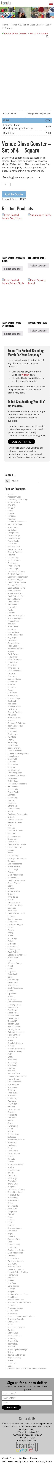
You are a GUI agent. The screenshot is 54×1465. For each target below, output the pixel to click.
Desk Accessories (15, 875)
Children (11, 1090)
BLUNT (11, 1214)
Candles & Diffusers (16, 571)
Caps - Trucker (14, 883)
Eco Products (13, 1258)
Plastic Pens (13, 1310)
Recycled (11, 767)
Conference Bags (15, 905)
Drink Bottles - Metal (17, 588)
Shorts (10, 1324)
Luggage (11, 1288)
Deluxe (11, 1161)
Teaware (11, 623)
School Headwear (15, 1192)
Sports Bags (13, 1333)
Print (10, 1148)
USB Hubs (12, 607)
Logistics (11, 971)
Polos (10, 968)
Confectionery (14, 808)
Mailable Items (14, 1170)
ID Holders (12, 778)
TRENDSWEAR (14, 866)
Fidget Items (13, 1104)
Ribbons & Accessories (17, 783)
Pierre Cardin (13, 1015)
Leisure (11, 850)
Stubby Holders (14, 706)
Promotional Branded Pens (19, 1302)
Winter (10, 899)
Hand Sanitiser (14, 538)
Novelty (11, 1046)
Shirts (10, 1123)
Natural (11, 800)
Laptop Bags (13, 557)
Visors (10, 996)
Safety (10, 1128)
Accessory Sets (14, 497)
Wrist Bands (13, 985)
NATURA (11, 833)
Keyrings (11, 1068)
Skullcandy (12, 701)
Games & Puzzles (15, 819)
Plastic (10, 927)
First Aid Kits (13, 604)
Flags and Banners (16, 1261)
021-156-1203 (28, 1437)
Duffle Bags (13, 1175)
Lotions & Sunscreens (17, 521)
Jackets (11, 1280)
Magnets (11, 1186)
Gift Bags (12, 761)
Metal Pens (12, 1297)
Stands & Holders (15, 593)
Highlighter (12, 657)
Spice (10, 977)
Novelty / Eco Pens (16, 1299)
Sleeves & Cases (15, 549)
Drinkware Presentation (18, 577)
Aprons (11, 930)
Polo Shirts (12, 1313)
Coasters (11, 1112)
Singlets (11, 1330)
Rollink (10, 941)
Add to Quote (14, 194)
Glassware (12, 543)
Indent (10, 494)
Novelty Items (14, 1029)
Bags (10, 1233)
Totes (10, 1352)
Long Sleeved (13, 1286)
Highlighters (13, 745)
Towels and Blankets (17, 1355)
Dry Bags (12, 1101)
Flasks (10, 610)
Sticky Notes (13, 877)
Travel (10, 935)
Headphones (13, 532)
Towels (11, 651)
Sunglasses (12, 921)
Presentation (13, 1084)
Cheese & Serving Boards (18, 753)
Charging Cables (14, 585)
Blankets (11, 684)
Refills (10, 1120)
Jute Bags (12, 703)
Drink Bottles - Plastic (17, 582)
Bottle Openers (14, 1026)
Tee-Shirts (12, 1346)
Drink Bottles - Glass (16, 596)
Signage (11, 817)
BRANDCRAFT (14, 902)
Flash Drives (13, 626)
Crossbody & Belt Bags (18, 499)
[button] (47, 36)
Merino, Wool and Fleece (18, 1294)
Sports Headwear (15, 919)
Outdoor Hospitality (16, 615)
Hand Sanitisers (14, 590)
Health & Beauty (15, 1051)
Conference (13, 734)
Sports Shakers (14, 560)
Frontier (11, 513)
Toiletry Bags (13, 1024)
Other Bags (13, 806)
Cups (10, 1222)
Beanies (11, 1236)
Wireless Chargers (15, 579)
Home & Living (14, 1079)
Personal (11, 916)
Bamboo (11, 795)
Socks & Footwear (16, 1164)
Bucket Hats (13, 957)
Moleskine (12, 1095)
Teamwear (12, 1087)
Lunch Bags (13, 869)
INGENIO (12, 516)
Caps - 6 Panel (14, 1153)
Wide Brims (13, 1037)
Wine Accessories (15, 635)
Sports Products (14, 1335)
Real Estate (12, 1010)
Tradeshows (13, 695)
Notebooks (12, 640)
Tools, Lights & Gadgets (18, 1349)
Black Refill (12, 759)
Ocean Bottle (13, 1018)
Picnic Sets (12, 1115)
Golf (9, 960)
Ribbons (11, 828)
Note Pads (12, 910)
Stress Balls (13, 1341)
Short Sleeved (14, 1321)
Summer (11, 861)
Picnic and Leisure (15, 1308)
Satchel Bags (13, 1134)
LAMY (10, 1057)
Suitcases (12, 1137)
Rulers (10, 811)
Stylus (10, 1203)
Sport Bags (12, 1062)
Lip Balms (12, 530)
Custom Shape (14, 698)
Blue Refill (12, 728)
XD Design (12, 938)
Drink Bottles (13, 601)
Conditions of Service (28, 1458)
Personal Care (14, 546)
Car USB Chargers (15, 574)
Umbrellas (12, 999)
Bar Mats (12, 908)
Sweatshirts (13, 1007)
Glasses (11, 1219)
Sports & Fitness (15, 659)
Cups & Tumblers (15, 552)
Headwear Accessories (17, 1076)
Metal (10, 966)
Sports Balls (13, 789)
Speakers (12, 629)
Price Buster (13, 1092)
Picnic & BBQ (13, 1195)
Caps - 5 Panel (14, 1109)
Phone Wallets (14, 566)
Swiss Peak (12, 974)
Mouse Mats (13, 621)
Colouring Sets (14, 949)
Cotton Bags (13, 979)
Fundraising (13, 1126)
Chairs (10, 1156)
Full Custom (13, 662)
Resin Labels (13, 646)
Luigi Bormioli (14, 770)
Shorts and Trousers (16, 1327)
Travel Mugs (13, 527)
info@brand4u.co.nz (28, 1440)
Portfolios (12, 1181)
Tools (10, 852)
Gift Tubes (12, 731)
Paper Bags (13, 742)
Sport (10, 886)
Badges (11, 872)
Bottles (11, 1225)
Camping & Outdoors (17, 723)
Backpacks (12, 1230)
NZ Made (12, 737)
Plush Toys (12, 1178)
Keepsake (12, 803)
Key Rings (12, 637)
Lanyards (12, 673)
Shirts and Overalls (16, 1319)
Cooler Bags (13, 1098)
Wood (10, 825)
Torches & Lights (15, 618)
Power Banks (13, 541)
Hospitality (12, 1211)
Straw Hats (12, 681)
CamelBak (12, 665)
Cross (10, 510)
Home (5, 24)
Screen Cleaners (14, 599)
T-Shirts (11, 894)
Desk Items (13, 709)
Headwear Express (16, 648)
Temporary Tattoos (16, 1139)
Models (11, 888)
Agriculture (12, 1208)
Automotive (13, 764)
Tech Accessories (15, 524)
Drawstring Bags (15, 772)
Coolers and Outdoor (17, 1250)
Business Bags (14, 1239)
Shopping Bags (14, 836)
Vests (10, 1366)
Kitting (10, 932)
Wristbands (12, 1065)
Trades (11, 1167)
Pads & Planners (15, 750)
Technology (13, 1197)
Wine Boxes (13, 897)
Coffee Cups (13, 568)
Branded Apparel (15, 1228)
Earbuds (11, 612)
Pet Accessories (14, 670)
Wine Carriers (13, 668)
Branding (7, 177)
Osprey (11, 739)
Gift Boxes (12, 692)
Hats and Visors (14, 1266)
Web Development (10, 1461)
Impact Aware (14, 502)
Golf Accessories (15, 863)
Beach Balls (13, 982)
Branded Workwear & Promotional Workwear (27, 1368)
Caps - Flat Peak (15, 847)
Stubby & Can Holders (17, 775)
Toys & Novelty (14, 1357)
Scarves (11, 720)
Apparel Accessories (16, 1048)
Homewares (13, 1275)
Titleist (11, 1173)
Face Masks (13, 563)
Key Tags (12, 1283)
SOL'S (10, 1131)
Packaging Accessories (17, 858)
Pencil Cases (13, 841)
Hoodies (11, 1277)
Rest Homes (13, 1012)
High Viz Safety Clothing (18, 1272)
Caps (10, 1241)
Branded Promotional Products (21, 1316)
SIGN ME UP (11, 1407)
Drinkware (12, 1145)
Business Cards (14, 679)
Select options (12, 268)
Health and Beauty (16, 1269)
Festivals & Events (15, 830)
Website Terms (8, 1458)
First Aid (11, 554)
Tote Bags (12, 1059)
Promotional (13, 946)
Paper (10, 690)
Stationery (12, 1142)
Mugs (10, 1217)
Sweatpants (13, 1206)
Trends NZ (12, 1021)
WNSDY (11, 508)
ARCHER (11, 505)
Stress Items (13, 839)
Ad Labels (12, 715)
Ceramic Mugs (14, 535)
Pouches (11, 519)
